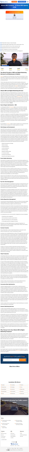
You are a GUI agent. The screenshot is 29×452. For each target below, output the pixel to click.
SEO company (19, 96)
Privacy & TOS (12, 445)
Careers (16, 445)
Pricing (21, 433)
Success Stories (3, 436)
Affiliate (15, 448)
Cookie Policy (9, 448)
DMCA (18, 448)
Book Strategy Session (21, 1)
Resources (21, 436)
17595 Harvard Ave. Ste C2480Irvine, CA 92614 (6, 421)
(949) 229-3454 (14, 1)
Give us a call (18, 350)
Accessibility (20, 448)
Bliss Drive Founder (3, 433)
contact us (8, 123)
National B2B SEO (13, 436)
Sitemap (18, 445)
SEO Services (12, 433)
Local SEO (12, 437)
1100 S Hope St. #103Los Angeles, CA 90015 (19, 421)
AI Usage (12, 448)
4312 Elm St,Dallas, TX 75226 (4, 427)
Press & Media (3, 437)
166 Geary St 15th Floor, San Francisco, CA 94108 (19, 424)
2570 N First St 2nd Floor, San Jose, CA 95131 (5, 424)
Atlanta (2, 76)
